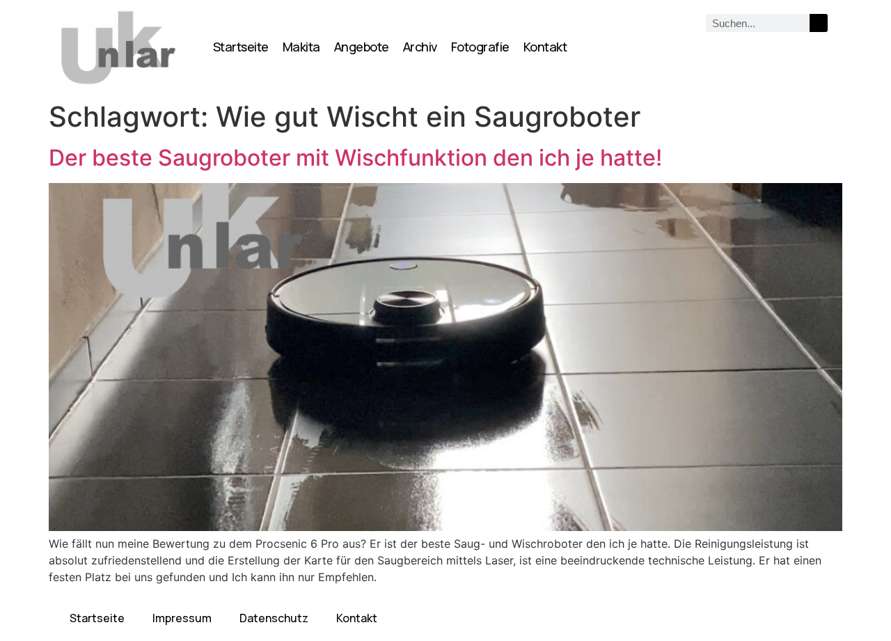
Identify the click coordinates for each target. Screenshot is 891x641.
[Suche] (819, 23)
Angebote (361, 47)
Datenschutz (273, 618)
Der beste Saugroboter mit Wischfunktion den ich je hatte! (355, 157)
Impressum (182, 618)
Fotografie (480, 47)
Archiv (420, 47)
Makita (301, 47)
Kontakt (545, 47)
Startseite (241, 47)
